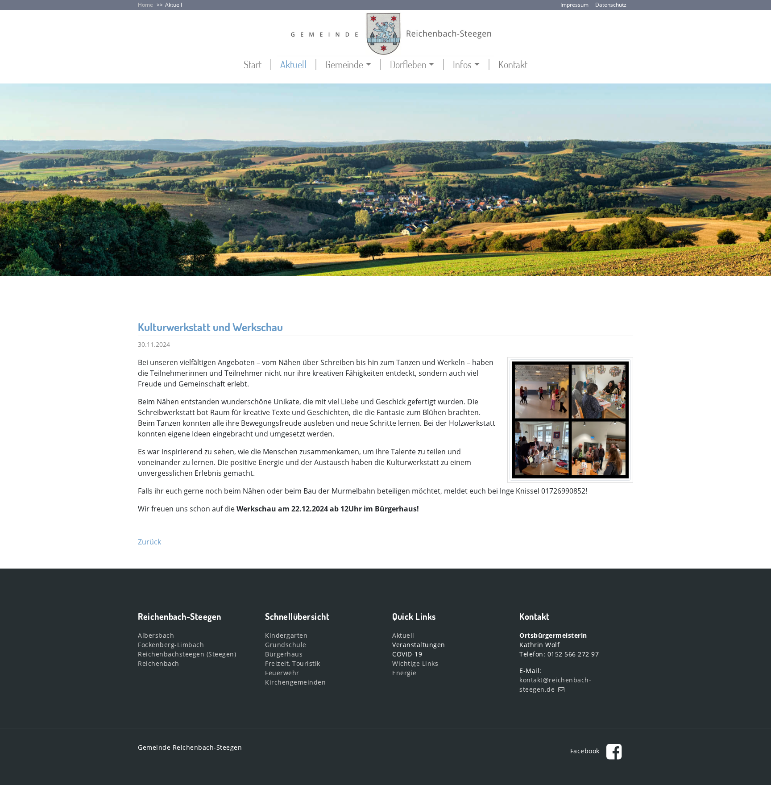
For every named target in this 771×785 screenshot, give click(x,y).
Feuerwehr (282, 673)
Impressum (574, 4)
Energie (404, 673)
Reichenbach (158, 663)
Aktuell (173, 4)
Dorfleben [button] (408, 64)
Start (252, 64)
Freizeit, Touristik (292, 663)
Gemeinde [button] (344, 64)
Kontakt (512, 64)
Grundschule (286, 644)
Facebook (586, 751)
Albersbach (156, 635)
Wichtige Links (415, 663)
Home (145, 4)
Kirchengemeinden (295, 682)
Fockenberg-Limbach (171, 644)
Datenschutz (610, 4)
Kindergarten (286, 635)
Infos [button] (462, 64)
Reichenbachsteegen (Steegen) (187, 654)
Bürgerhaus (284, 654)
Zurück (149, 542)
